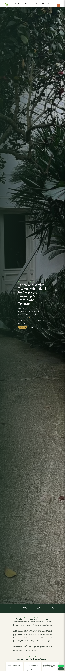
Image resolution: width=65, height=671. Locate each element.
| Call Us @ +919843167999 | (15, 1)
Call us (61, 668)
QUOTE (58, 5)
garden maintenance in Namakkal (29, 320)
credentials (30, 317)
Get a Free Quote (23, 327)
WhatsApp (61, 665)
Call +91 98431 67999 (33, 327)
